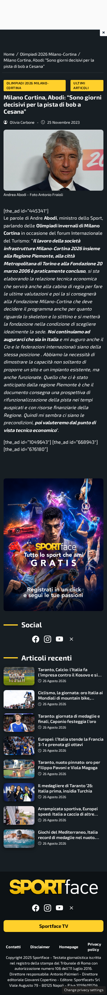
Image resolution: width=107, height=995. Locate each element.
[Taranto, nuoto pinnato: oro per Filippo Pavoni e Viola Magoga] (19, 769)
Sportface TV (53, 926)
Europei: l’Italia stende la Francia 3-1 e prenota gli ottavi (70, 742)
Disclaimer (40, 946)
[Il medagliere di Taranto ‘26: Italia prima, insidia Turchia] (19, 792)
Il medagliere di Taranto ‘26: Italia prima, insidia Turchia (65, 788)
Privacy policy (94, 947)
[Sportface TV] (53, 544)
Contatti (13, 946)
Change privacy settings (83, 990)
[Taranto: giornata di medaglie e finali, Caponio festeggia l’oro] (19, 722)
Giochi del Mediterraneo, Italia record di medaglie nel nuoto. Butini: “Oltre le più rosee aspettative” (68, 840)
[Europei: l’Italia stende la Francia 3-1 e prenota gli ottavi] (19, 746)
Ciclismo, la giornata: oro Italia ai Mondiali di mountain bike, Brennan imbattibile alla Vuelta (70, 698)
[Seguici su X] (71, 639)
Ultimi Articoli (81, 85)
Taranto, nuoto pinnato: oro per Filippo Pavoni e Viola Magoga (69, 765)
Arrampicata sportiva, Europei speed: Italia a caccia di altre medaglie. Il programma (68, 814)
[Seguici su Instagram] (47, 639)
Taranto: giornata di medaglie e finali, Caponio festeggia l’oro (69, 718)
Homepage (68, 946)
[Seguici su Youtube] (59, 639)
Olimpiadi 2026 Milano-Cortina (28, 85)
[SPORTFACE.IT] (53, 887)
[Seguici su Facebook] (35, 639)
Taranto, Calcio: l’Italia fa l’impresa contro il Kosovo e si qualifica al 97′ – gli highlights (68, 675)
